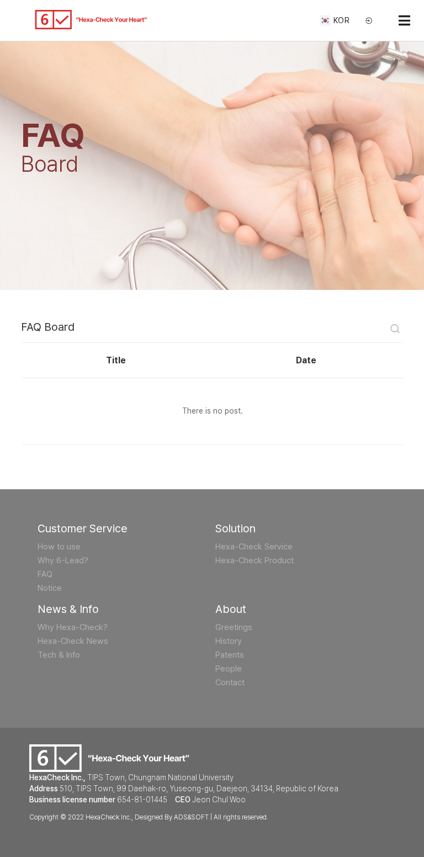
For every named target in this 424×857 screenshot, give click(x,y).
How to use (59, 547)
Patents (229, 655)
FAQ (45, 574)
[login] (369, 21)
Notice (50, 588)
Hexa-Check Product (254, 560)
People (228, 669)
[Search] (395, 330)
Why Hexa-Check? (73, 627)
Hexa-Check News (73, 641)
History (228, 641)
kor (341, 20)
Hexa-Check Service (254, 547)
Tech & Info (59, 655)
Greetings (233, 627)
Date (306, 360)
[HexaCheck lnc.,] (91, 19)
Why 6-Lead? (63, 560)
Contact (230, 682)
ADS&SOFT (191, 817)
